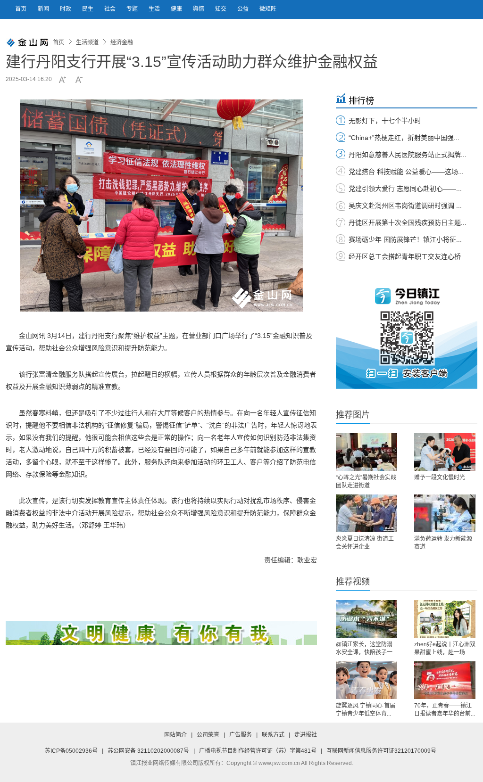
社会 (110, 9)
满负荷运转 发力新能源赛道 (443, 542)
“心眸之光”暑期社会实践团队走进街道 (366, 481)
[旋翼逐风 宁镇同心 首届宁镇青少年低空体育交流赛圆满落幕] (366, 680)
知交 (221, 9)
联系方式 (273, 735)
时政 (66, 9)
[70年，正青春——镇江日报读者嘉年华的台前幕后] (444, 680)
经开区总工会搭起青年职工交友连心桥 (405, 256)
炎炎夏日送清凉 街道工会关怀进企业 (365, 542)
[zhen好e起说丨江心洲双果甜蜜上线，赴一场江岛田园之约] (444, 619)
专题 (132, 9)
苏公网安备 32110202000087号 (148, 751)
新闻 (44, 9)
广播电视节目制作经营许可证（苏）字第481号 (257, 751)
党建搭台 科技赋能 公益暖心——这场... (406, 171)
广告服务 (240, 735)
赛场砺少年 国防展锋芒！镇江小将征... (405, 239)
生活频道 (87, 42)
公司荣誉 (208, 735)
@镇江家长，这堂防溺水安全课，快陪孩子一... (366, 648)
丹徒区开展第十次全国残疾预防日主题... (407, 222)
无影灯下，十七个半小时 (385, 120)
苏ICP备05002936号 (71, 751)
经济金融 (121, 42)
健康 (177, 9)
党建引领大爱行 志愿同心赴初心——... (405, 188)
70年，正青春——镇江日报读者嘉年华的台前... (444, 709)
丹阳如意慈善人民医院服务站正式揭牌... (407, 154)
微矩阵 (267, 9)
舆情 (199, 9)
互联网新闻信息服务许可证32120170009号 (381, 751)
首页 (20, 9)
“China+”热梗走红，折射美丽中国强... (404, 137)
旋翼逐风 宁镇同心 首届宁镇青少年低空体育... (365, 709)
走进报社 (305, 735)
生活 (155, 9)
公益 (243, 9)
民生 (88, 9)
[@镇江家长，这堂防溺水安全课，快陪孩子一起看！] (366, 619)
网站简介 (175, 735)
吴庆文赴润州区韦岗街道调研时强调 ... (405, 205)
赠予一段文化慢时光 (439, 477)
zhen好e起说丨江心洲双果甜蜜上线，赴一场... (444, 648)
